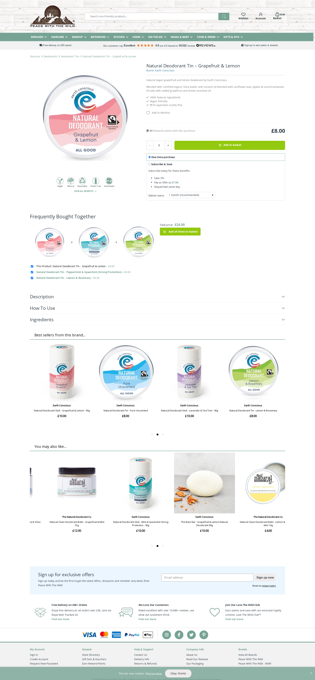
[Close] (311, 670)
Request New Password (44, 663)
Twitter (191, 634)
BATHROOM (98, 37)
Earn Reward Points (93, 663)
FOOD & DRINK (206, 37)
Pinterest (203, 634)
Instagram (166, 634)
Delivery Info (141, 659)
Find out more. (153, 673)
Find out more (60, 619)
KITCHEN (119, 37)
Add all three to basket (183, 231)
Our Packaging (195, 663)
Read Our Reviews (197, 659)
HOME (136, 37)
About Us (191, 655)
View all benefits (84, 191)
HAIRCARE (57, 37)
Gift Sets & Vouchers (94, 659)
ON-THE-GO (155, 37)
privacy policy (269, 586)
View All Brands (247, 655)
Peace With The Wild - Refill (254, 663)
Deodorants (51, 56)
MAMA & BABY (180, 37)
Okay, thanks (178, 673)
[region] (157, 673)
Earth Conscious (164, 70)
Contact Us (140, 655)
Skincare (35, 56)
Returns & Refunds (145, 663)
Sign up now (265, 577)
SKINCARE (37, 37)
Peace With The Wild (250, 659)
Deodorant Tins (70, 56)
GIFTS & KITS (231, 37)
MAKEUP (77, 37)
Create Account (39, 659)
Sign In (34, 655)
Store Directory (91, 655)
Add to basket (232, 145)
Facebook (179, 634)
